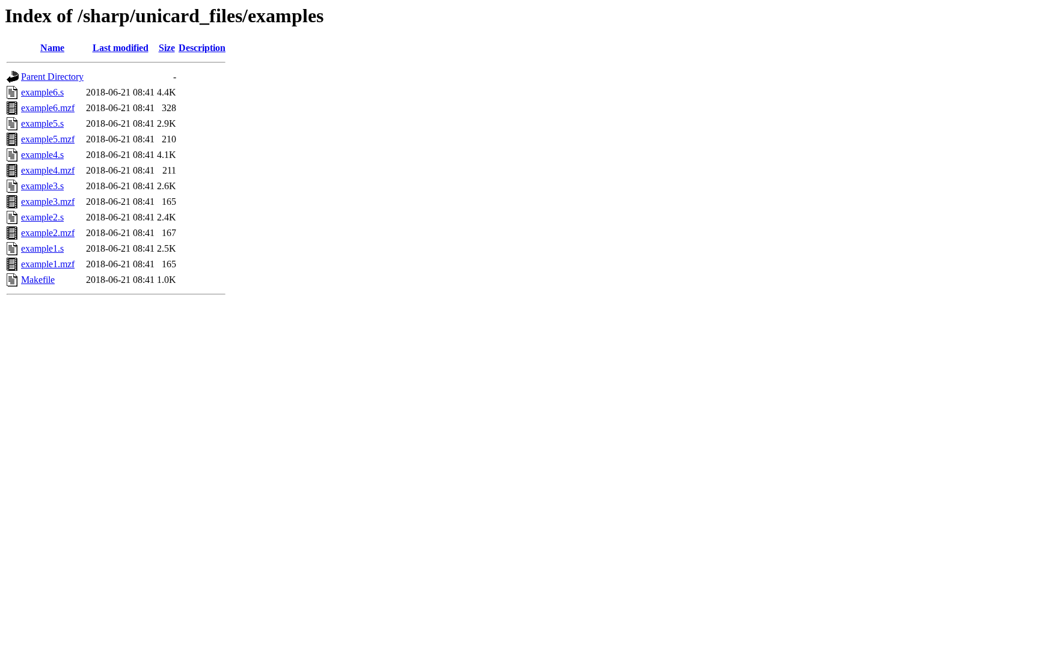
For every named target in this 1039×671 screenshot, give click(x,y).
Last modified (121, 48)
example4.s (42, 155)
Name (52, 48)
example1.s (42, 248)
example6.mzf (48, 108)
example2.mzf (48, 233)
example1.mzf (48, 264)
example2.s (42, 217)
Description (202, 48)
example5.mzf (48, 139)
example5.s (42, 123)
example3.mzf (48, 201)
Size (167, 48)
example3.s (42, 186)
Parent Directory (52, 76)
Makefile (38, 280)
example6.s (42, 92)
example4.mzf (48, 170)
